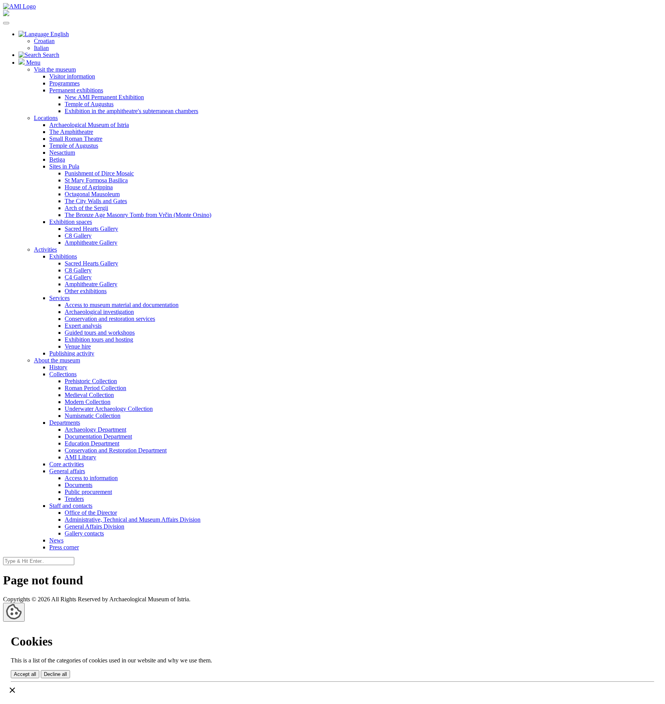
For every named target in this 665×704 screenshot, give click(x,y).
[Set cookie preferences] (14, 612)
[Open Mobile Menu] (6, 23)
